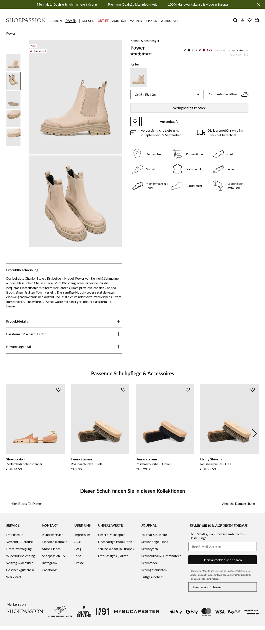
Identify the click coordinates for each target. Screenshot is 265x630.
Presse (79, 563)
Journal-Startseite (154, 535)
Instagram (49, 563)
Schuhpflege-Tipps (154, 542)
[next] (255, 433)
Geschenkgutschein (20, 570)
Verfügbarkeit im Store (189, 108)
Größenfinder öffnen (223, 94)
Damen (70, 20)
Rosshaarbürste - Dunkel (153, 464)
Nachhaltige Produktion (115, 542)
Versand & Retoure (19, 542)
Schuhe (88, 20)
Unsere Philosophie (111, 535)
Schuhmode (149, 563)
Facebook (49, 570)
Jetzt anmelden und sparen (223, 560)
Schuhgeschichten (154, 570)
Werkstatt (170, 20)
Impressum (82, 535)
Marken (136, 20)
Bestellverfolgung (19, 549)
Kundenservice (52, 535)
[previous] (10, 433)
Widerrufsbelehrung (20, 556)
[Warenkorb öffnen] (257, 20)
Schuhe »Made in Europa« (116, 549)
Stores (151, 20)
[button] (29, 347)
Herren (56, 20)
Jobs (77, 556)
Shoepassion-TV (53, 556)
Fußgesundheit (152, 577)
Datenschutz (15, 535)
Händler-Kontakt (54, 542)
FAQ (77, 549)
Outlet (103, 20)
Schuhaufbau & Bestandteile (161, 556)
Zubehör (119, 20)
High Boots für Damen (26, 503)
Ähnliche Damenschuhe (238, 503)
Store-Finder (51, 549)
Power (11, 33)
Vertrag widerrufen (19, 563)
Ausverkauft (169, 121)
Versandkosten (239, 50)
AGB (77, 542)
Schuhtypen (149, 549)
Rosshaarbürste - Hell (86, 464)
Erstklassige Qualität (113, 556)
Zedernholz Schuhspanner (24, 464)
